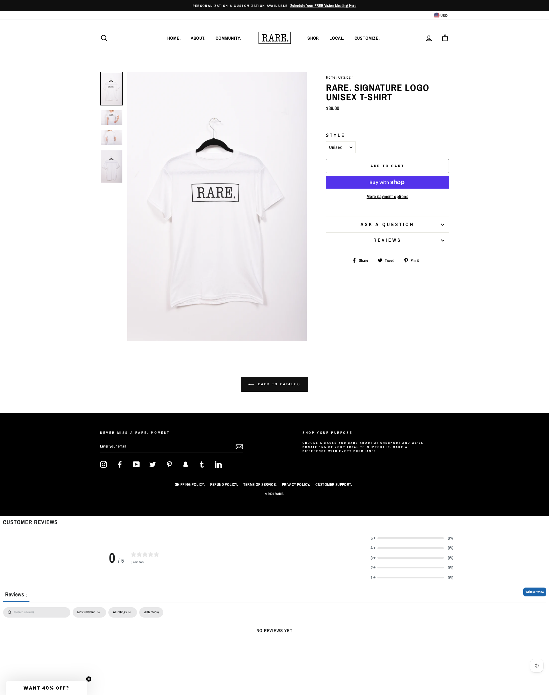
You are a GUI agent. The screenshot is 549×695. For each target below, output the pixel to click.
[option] (274, 5)
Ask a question (387, 224)
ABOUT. (198, 38)
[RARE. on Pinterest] (169, 464)
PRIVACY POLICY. (296, 484)
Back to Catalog (278, 384)
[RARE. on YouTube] (136, 464)
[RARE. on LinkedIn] (218, 464)
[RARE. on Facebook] (119, 464)
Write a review (535, 592)
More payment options (387, 196)
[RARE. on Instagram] (103, 464)
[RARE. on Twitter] (152, 464)
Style (335, 135)
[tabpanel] (274, 649)
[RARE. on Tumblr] (201, 464)
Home (330, 77)
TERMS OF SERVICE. (260, 484)
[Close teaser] (89, 679)
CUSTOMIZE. (367, 38)
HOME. (174, 38)
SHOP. (313, 38)
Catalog (344, 77)
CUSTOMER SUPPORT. (333, 484)
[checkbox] (151, 612)
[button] (412, 538)
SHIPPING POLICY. (190, 484)
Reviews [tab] (16, 594)
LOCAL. (337, 38)
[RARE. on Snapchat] (185, 464)
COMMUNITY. (229, 38)
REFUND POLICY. (224, 484)
